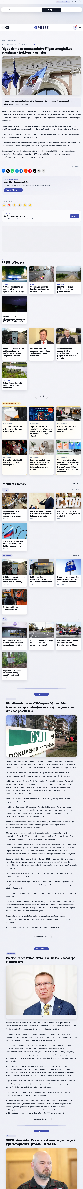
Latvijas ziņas (12, 40)
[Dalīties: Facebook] (3, 171)
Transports (7, 555)
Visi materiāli (76, 490)
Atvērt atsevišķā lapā (41, 937)
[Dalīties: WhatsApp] (12, 171)
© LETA (32, 44)
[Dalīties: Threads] (34, 171)
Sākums (4, 40)
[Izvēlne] (80, 28)
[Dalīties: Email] (39, 171)
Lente (31, 10)
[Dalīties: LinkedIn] (21, 171)
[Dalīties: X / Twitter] (8, 171)
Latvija (5, 490)
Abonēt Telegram (13, 190)
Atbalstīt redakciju (63, 2)
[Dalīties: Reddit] (26, 171)
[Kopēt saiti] (43, 171)
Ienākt (74, 1)
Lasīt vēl (41, 396)
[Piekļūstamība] (79, 1)
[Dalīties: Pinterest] (30, 171)
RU (3, 27)
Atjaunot (76, 483)
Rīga (4, 619)
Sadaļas (50, 10)
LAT (7, 27)
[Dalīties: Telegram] (17, 171)
